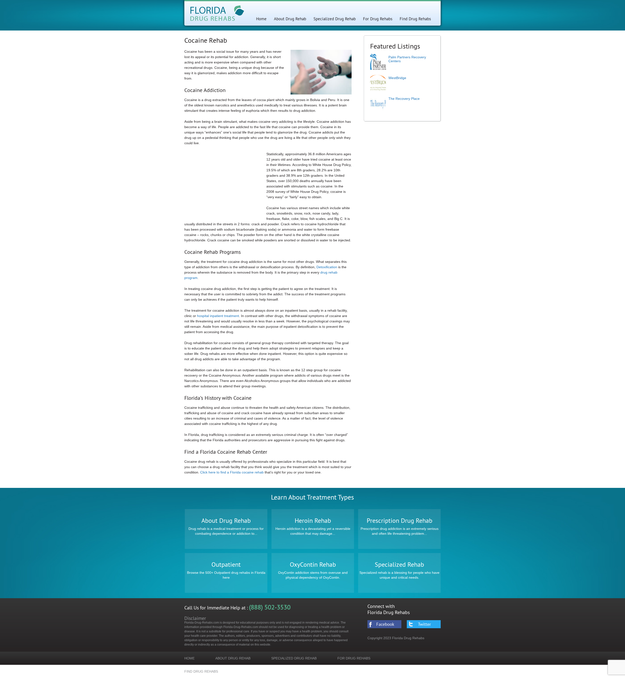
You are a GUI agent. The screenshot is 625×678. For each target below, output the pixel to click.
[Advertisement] (225, 185)
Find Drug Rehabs (415, 18)
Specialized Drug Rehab (334, 18)
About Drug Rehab (290, 18)
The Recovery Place (404, 99)
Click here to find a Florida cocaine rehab (232, 472)
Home (261, 18)
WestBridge (397, 78)
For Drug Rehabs (377, 18)
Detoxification (326, 267)
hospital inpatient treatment (218, 316)
